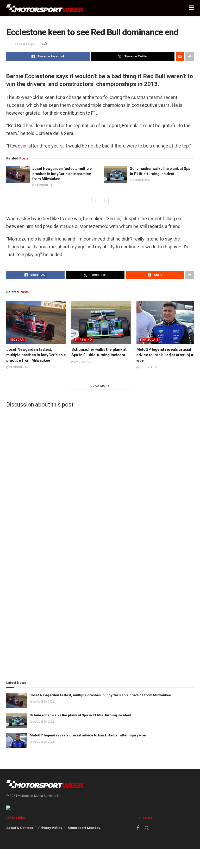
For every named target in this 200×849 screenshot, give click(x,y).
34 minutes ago (46, 185)
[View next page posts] (105, 200)
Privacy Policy (50, 828)
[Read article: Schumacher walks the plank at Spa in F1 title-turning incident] (115, 174)
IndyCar (17, 339)
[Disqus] (100, 477)
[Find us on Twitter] (146, 828)
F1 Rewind (83, 339)
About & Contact (19, 828)
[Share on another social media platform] (189, 56)
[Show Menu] (191, 8)
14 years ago (24, 44)
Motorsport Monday (84, 828)
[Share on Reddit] (180, 56)
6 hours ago (141, 180)
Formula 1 (149, 339)
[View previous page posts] (95, 200)
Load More (100, 385)
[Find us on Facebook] (137, 828)
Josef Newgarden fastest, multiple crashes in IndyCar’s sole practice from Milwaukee (62, 174)
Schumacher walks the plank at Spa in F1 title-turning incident (80, 715)
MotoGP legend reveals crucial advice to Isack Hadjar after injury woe (166, 355)
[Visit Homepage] (45, 8)
